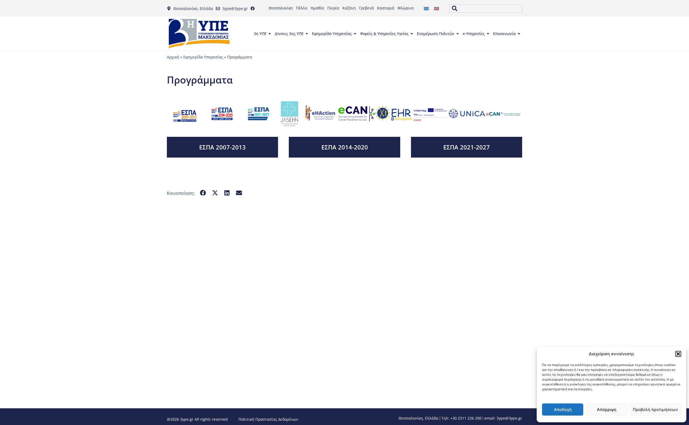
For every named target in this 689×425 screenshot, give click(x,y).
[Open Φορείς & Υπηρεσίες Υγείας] (412, 34)
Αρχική (173, 57)
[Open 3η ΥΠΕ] (270, 34)
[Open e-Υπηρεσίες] (488, 34)
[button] (678, 354)
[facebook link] (254, 8)
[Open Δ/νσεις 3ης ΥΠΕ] (307, 34)
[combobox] (485, 8)
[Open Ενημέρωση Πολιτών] (457, 34)
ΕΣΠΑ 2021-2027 (466, 147)
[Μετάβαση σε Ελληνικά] (426, 8)
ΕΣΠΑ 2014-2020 (344, 147)
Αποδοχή (563, 409)
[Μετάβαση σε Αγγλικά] (436, 8)
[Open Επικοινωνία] (519, 34)
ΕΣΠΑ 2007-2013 (222, 147)
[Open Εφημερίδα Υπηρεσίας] (355, 34)
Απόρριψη (606, 409)
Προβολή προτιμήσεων (655, 409)
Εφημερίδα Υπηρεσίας (203, 57)
